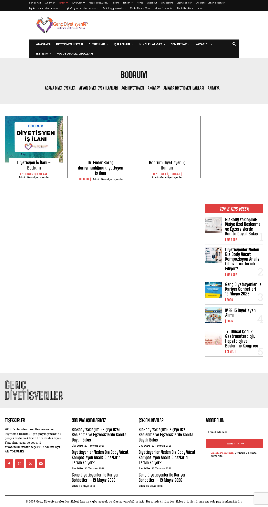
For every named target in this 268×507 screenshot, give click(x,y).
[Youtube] (41, 463)
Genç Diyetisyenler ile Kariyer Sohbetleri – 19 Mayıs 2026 (243, 289)
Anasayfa (43, 44)
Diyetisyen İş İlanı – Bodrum (34, 165)
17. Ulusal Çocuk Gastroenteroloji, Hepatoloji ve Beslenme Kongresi (241, 338)
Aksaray (154, 88)
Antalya (214, 88)
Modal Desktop (185, 8)
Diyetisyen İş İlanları (166, 174)
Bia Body (232, 239)
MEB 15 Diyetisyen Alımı (240, 313)
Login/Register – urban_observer (82, 8)
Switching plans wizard (114, 8)
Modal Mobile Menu (140, 8)
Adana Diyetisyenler (60, 88)
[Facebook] (9, 463)
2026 (230, 299)
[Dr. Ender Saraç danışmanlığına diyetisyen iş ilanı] (100, 139)
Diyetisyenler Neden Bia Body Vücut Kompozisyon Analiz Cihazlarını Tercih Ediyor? (242, 259)
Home (140, 2)
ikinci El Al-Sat (150, 44)
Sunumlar (50, 2)
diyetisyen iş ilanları (33, 174)
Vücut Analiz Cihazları (75, 53)
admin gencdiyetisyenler (34, 177)
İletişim (126, 2)
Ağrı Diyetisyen (132, 88)
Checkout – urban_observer (210, 2)
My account (167, 2)
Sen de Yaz (35, 2)
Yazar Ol (202, 44)
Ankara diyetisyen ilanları (183, 88)
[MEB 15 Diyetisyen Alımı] (213, 315)
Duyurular (76, 2)
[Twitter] (30, 463)
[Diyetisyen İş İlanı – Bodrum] (34, 139)
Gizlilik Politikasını (222, 452)
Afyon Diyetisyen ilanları (98, 88)
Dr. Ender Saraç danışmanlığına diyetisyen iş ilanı (100, 168)
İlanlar (61, 2)
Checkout (152, 2)
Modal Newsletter (164, 8)
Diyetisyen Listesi (69, 44)
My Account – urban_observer (45, 8)
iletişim (42, 53)
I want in (232, 443)
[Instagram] (19, 463)
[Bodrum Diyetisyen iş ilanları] (167, 139)
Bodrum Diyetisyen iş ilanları (167, 165)
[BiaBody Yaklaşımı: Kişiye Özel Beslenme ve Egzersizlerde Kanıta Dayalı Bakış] (213, 225)
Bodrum (84, 179)
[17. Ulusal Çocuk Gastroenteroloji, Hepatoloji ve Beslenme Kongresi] (213, 337)
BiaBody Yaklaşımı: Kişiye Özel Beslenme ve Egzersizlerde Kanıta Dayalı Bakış (243, 226)
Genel (230, 351)
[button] (234, 44)
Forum (115, 2)
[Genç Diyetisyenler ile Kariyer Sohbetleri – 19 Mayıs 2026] (213, 290)
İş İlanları (122, 44)
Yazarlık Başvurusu (98, 2)
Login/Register (184, 2)
